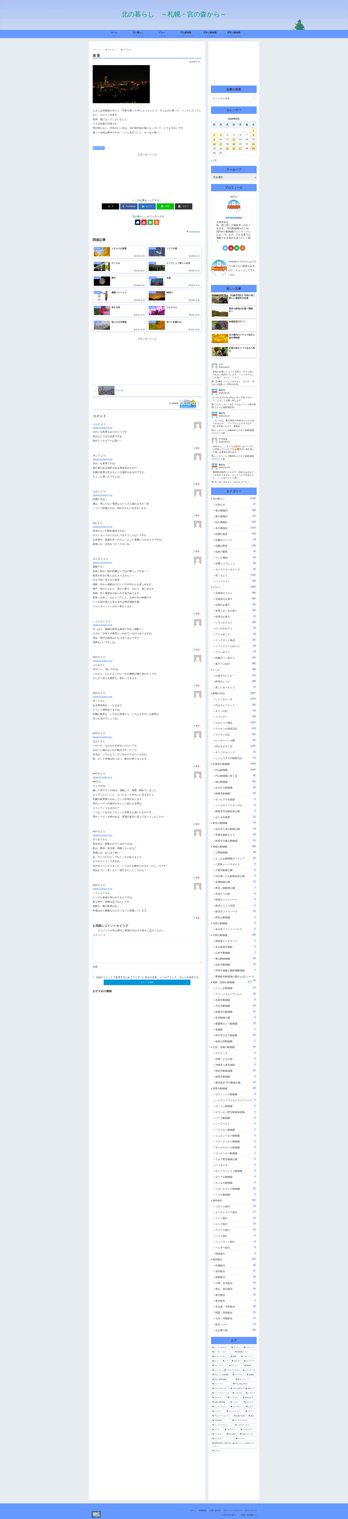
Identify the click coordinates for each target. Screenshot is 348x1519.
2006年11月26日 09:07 (102, 563)
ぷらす (96, 424)
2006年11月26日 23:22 (102, 889)
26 (233, 148)
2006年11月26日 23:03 (102, 661)
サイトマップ (251, 1510)
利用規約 (202, 1510)
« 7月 (214, 160)
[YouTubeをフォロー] (144, 222)
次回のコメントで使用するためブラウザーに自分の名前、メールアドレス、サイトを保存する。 (148, 977)
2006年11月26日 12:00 (102, 625)
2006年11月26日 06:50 (102, 459)
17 (220, 144)
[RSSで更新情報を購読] (156, 222)
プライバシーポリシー (233, 1510)
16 (214, 144)
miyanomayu (234, 217)
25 (227, 148)
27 (240, 148)
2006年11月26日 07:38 (102, 527)
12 (233, 139)
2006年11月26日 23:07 (102, 737)
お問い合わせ (215, 1510)
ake (95, 523)
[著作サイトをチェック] (137, 222)
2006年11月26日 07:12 (102, 495)
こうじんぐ (99, 621)
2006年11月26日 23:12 (102, 777)
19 (233, 144)
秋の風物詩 (100, 148)
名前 (95, 966)
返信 (198, 448)
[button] (183, 206)
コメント (99, 935)
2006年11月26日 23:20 (102, 835)
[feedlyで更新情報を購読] (150, 222)
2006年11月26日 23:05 (102, 697)
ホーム (193, 1510)
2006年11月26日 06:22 (102, 428)
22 (253, 144)
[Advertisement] (147, 176)
